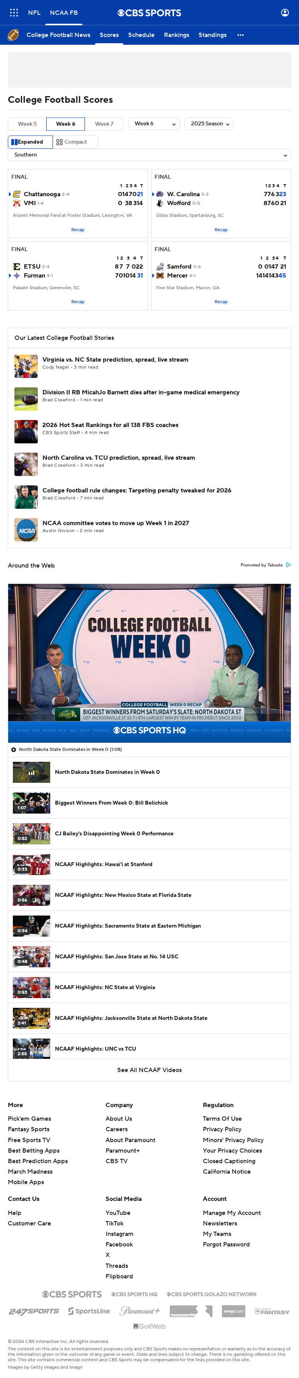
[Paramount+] (140, 1309)
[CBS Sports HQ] (134, 1293)
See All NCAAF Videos (149, 1070)
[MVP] (233, 1308)
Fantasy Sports (28, 1129)
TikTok (114, 1223)
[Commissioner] (191, 1308)
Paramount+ (123, 1151)
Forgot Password (226, 1244)
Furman (34, 275)
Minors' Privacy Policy (233, 1140)
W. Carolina (183, 194)
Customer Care (29, 1223)
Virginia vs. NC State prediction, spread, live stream (115, 360)
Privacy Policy (222, 1129)
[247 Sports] (34, 1310)
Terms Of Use (222, 1119)
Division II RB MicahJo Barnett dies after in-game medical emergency (141, 392)
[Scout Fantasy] (272, 1311)
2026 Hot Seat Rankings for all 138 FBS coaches (110, 425)
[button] (14, 12)
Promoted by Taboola (262, 565)
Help (14, 1213)
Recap (77, 230)
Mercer (177, 275)
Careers (117, 1129)
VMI (30, 203)
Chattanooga (42, 194)
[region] (149, 663)
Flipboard (119, 1276)
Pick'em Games (29, 1119)
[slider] (149, 720)
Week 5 (27, 124)
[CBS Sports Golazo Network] (212, 1293)
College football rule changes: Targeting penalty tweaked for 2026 (137, 490)
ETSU (32, 267)
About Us (119, 1119)
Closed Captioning (229, 1154)
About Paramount (130, 1140)
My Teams (217, 1234)
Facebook (119, 1244)
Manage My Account (232, 1213)
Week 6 (65, 124)
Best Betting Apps (34, 1151)
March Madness (30, 1172)
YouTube (118, 1213)
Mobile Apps (26, 1182)
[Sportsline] (89, 1310)
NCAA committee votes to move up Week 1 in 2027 (115, 523)
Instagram (120, 1234)
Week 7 (104, 124)
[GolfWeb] (149, 1327)
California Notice (227, 1164)
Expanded (30, 142)
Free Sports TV (29, 1140)
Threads (117, 1266)
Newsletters (220, 1223)
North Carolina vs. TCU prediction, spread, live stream (118, 458)
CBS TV (117, 1161)
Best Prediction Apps (38, 1161)
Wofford (179, 203)
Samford (179, 267)
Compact (76, 142)
